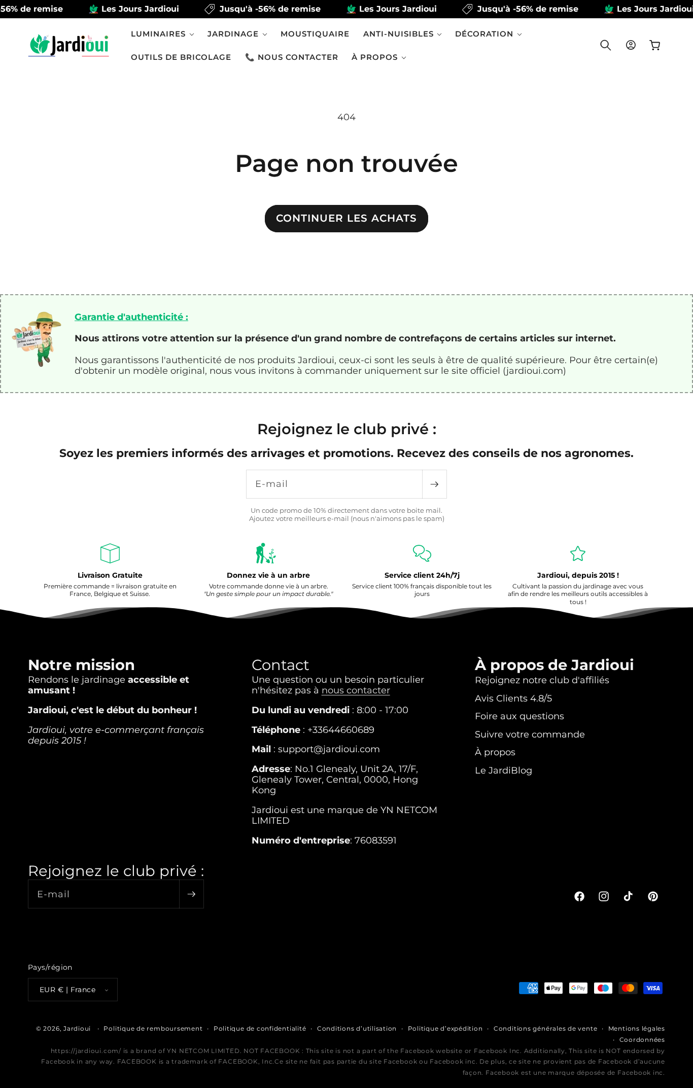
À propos (495, 752)
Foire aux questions (519, 716)
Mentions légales (636, 1028)
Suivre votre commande (530, 734)
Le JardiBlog (503, 770)
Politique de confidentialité (260, 1028)
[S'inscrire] (434, 484)
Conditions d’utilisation (357, 1028)
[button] (162, 33)
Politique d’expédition (445, 1028)
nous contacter (356, 690)
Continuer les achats (346, 218)
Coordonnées (642, 1039)
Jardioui (77, 1028)
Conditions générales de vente (545, 1028)
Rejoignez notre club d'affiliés (542, 680)
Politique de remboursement (152, 1028)
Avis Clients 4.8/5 (513, 698)
